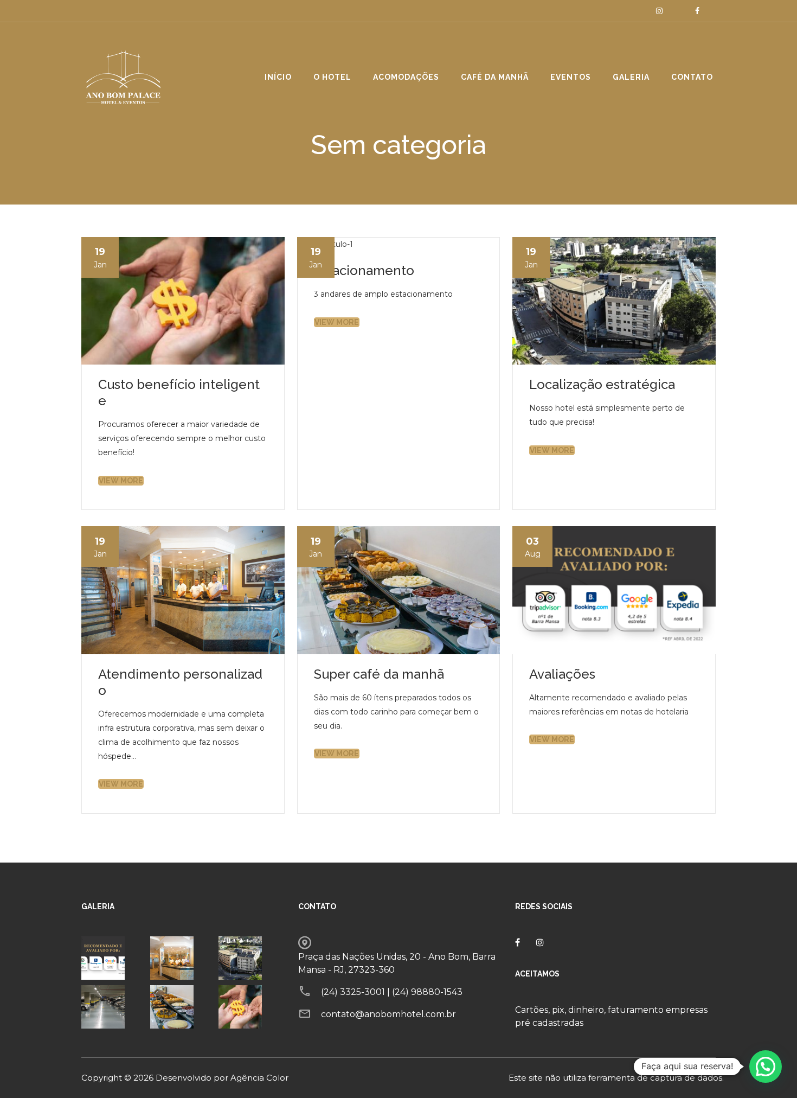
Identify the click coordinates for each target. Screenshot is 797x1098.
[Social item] (659, 11)
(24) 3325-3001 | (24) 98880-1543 (391, 992)
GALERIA (631, 77)
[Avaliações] (113, 958)
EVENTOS (570, 77)
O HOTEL (332, 77)
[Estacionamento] (113, 1007)
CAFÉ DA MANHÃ (495, 77)
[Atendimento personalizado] (181, 958)
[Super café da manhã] (181, 1007)
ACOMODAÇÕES (406, 77)
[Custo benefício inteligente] (250, 1007)
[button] (765, 1066)
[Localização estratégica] (250, 958)
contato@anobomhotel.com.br (388, 1014)
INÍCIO (278, 77)
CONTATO (692, 77)
